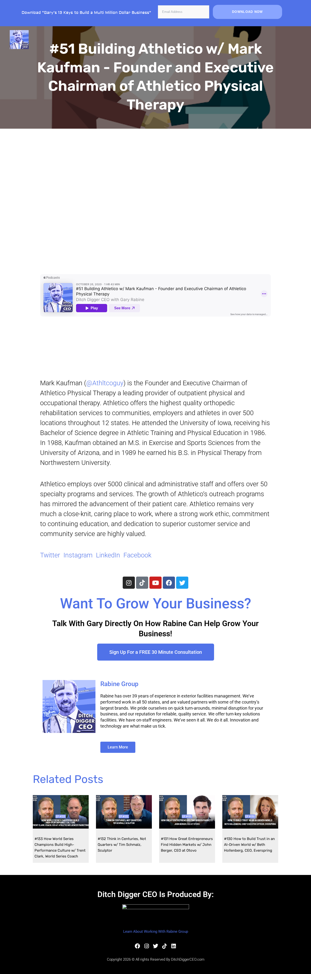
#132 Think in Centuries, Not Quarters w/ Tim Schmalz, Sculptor (122, 845)
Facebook (137, 555)
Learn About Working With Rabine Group (155, 931)
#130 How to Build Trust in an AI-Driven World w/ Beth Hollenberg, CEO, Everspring (249, 845)
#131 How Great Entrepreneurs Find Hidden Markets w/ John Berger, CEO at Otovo (187, 845)
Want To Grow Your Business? (155, 603)
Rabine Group (119, 684)
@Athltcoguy (104, 383)
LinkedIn (108, 555)
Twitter (50, 555)
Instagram (78, 555)
